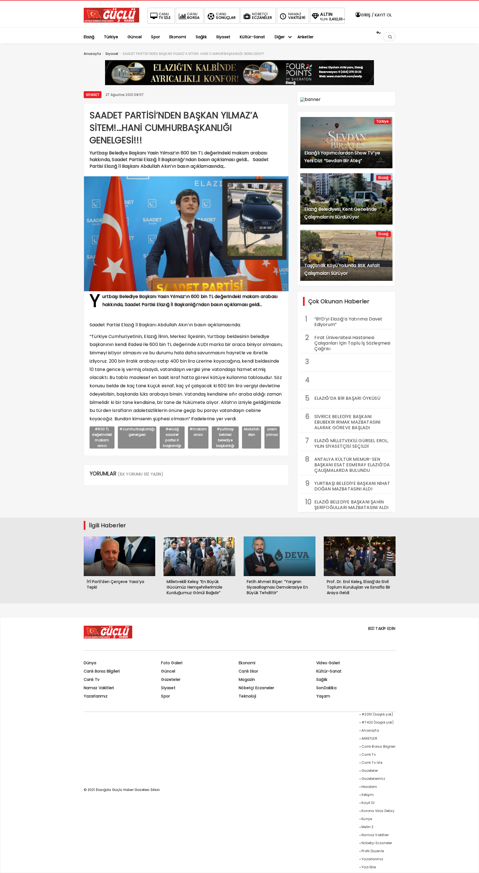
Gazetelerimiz (373, 778)
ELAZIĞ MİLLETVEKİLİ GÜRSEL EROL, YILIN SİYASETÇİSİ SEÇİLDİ (346, 442)
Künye (366, 818)
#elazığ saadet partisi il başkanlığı (172, 437)
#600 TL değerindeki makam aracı (102, 437)
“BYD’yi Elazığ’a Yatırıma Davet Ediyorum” (344, 321)
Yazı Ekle (368, 867)
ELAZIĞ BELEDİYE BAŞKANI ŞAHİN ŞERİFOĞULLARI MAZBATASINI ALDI (347, 504)
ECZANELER (262, 15)
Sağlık (321, 679)
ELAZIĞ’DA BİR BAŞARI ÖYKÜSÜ (342, 398)
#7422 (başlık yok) (377, 722)
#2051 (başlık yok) (377, 714)
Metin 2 (367, 826)
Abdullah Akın (252, 432)
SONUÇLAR (226, 15)
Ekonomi (247, 663)
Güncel (168, 671)
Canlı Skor (248, 671)
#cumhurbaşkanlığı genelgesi (136, 432)
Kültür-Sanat (329, 671)
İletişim (367, 794)
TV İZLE (165, 15)
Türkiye (382, 121)
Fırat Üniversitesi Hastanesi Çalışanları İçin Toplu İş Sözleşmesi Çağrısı (348, 342)
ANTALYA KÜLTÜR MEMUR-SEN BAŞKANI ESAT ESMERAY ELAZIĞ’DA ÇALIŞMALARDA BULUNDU (347, 464)
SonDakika (326, 688)
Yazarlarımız (96, 696)
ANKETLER (369, 738)
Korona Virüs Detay (377, 810)
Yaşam (323, 696)
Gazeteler (170, 679)
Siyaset (92, 94)
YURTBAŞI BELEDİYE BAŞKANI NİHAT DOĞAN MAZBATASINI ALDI (347, 485)
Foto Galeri (171, 663)
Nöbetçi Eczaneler (256, 688)
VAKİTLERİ (296, 15)
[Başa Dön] (469, 863)
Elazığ (383, 177)
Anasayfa (370, 730)
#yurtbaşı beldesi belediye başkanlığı (225, 437)
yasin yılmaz (272, 432)
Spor (165, 696)
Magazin (247, 679)
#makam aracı (198, 432)
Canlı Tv (92, 679)
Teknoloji (247, 696)
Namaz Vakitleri (99, 688)
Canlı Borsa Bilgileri (102, 671)
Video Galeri (328, 663)
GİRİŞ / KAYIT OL (376, 15)
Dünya (90, 663)
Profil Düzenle (372, 851)
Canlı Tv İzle (371, 762)
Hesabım (369, 786)
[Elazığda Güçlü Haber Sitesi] (111, 21)
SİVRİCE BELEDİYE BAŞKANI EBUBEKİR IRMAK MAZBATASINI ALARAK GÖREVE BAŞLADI (343, 421)
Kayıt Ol (367, 802)
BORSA (193, 15)
